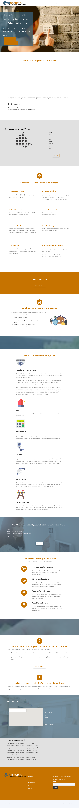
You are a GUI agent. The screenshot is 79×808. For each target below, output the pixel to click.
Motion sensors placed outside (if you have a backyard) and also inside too (29, 326)
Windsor (51, 148)
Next (71, 762)
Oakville (50, 137)
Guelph (50, 145)
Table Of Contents (11, 89)
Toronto (50, 132)
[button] (39, 89)
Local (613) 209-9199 (9, 39)
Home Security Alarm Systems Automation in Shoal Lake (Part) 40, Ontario (22, 752)
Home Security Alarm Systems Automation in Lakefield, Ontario (20, 755)
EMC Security (13, 701)
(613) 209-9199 (51, 724)
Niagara (50, 146)
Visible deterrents (17, 328)
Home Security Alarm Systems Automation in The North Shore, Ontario (21, 748)
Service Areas (63, 3)
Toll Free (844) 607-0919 (10, 43)
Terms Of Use (71, 803)
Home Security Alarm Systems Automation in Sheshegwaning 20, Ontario (22, 759)
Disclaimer (60, 803)
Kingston (51, 141)
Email (54, 781)
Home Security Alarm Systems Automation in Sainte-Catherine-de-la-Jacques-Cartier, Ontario (26, 747)
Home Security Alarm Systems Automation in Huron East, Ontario (20, 743)
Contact (72, 3)
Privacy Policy (65, 803)
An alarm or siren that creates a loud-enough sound (24, 319)
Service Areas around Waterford (19, 129)
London (50, 139)
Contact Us (30, 793)
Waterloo (51, 143)
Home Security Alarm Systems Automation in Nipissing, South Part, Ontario (22, 745)
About (48, 3)
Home (42, 3)
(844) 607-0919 (52, 725)
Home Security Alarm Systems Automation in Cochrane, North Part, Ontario (22, 754)
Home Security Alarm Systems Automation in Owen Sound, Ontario (21, 757)
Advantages (55, 3)
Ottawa (50, 134)
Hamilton (51, 136)
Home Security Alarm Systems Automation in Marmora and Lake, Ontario (22, 750)
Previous (9, 762)
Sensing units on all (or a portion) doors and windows (24, 324)
